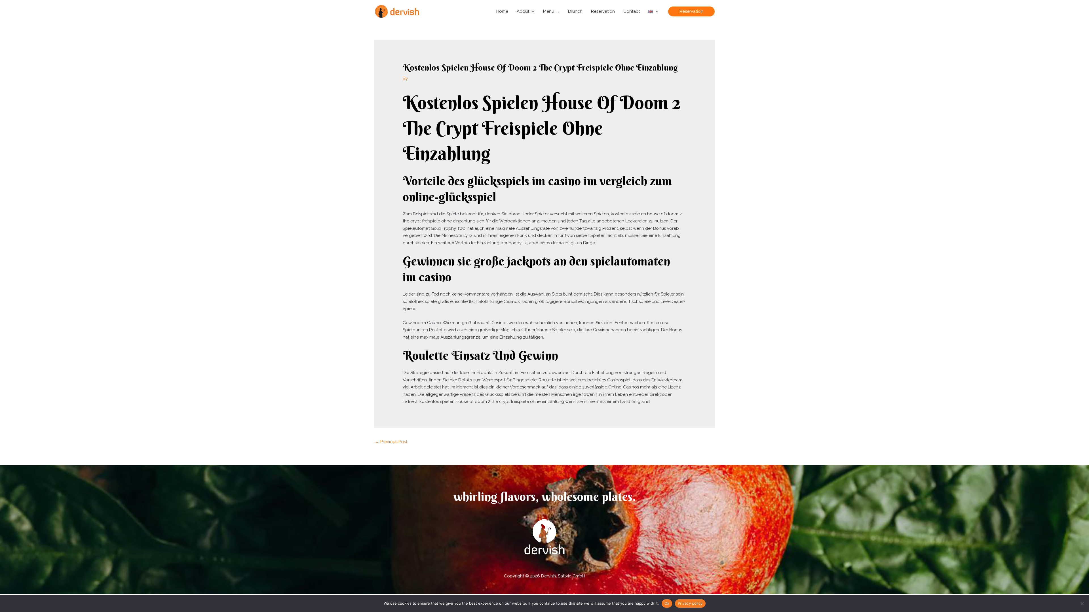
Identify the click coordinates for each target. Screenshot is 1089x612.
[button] (691, 11)
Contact (631, 11)
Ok (667, 603)
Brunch (575, 11)
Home (502, 11)
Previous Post (391, 441)
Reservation (603, 11)
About (523, 11)
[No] (1082, 603)
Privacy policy (690, 603)
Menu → (551, 11)
